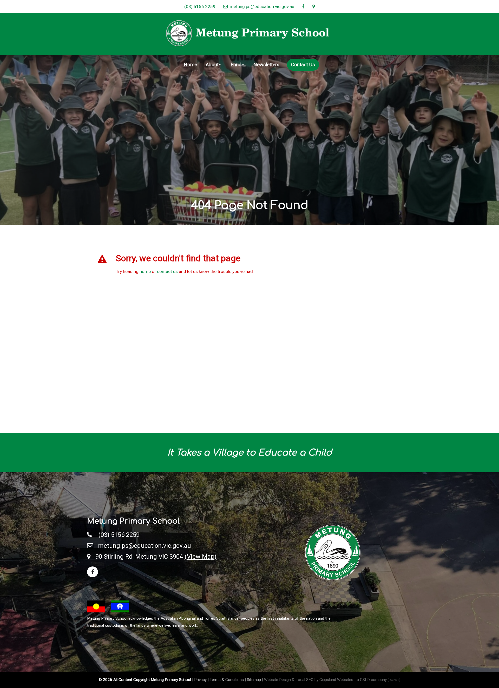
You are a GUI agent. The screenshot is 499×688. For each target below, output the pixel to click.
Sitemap (254, 679)
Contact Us (303, 65)
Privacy (200, 679)
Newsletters (266, 65)
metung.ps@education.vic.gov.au (261, 6)
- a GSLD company (377, 679)
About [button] (212, 65)
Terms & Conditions (227, 679)
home (145, 271)
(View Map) (200, 556)
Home (190, 65)
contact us (167, 271)
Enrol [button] (236, 65)
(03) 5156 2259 (199, 6)
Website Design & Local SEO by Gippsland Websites (308, 679)
